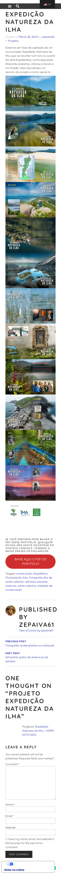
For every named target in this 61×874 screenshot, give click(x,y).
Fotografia (36, 577)
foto (25, 577)
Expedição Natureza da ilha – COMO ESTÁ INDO (38, 730)
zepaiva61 (48, 36)
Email (9, 816)
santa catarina (27, 585)
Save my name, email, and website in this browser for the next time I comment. (29, 843)
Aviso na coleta (14, 869)
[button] (9, 6)
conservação (24, 573)
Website (10, 827)
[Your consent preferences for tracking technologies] (55, 868)
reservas (10, 585)
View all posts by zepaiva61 (36, 630)
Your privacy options (31, 864)
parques (42, 581)
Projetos (13, 40)
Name (10, 804)
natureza (30, 581)
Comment (12, 764)
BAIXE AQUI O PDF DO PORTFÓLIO (31, 561)
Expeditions (40, 573)
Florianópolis (13, 577)
